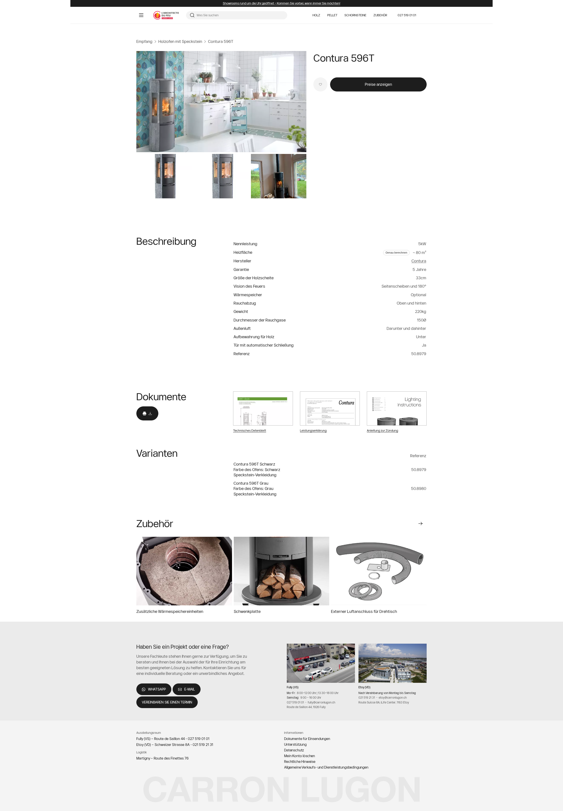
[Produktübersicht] (278, 176)
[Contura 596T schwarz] (164, 176)
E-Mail (189, 689)
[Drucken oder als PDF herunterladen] (147, 413)
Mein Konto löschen (299, 756)
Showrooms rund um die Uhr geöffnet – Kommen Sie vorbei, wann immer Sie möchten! (281, 3)
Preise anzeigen (378, 84)
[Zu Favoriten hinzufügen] (320, 84)
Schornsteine (355, 15)
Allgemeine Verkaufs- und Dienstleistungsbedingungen (326, 767)
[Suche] (192, 15)
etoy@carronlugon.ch (393, 697)
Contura (418, 261)
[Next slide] (420, 523)
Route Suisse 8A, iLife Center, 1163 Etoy (383, 702)
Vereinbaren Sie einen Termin (167, 702)
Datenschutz (294, 750)
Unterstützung (295, 744)
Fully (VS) (292, 687)
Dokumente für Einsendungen (307, 739)
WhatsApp (157, 689)
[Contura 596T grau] (221, 101)
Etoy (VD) (364, 687)
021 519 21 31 (366, 697)
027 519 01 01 (407, 15)
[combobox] (240, 15)
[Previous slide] (405, 523)
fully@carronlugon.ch (321, 702)
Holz (316, 15)
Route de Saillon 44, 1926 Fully (306, 707)
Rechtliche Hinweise (299, 762)
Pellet (332, 15)
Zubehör (380, 15)
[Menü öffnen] (141, 15)
